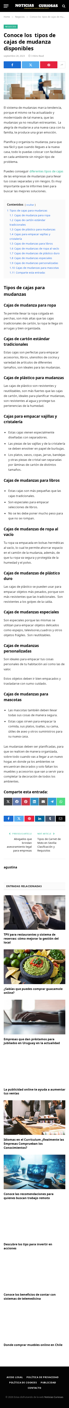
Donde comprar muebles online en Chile (33, 1345)
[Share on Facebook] (12, 64)
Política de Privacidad (42, 1377)
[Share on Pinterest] (48, 64)
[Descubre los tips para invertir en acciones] (34, 1222)
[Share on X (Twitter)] (30, 64)
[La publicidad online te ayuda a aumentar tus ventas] (34, 1067)
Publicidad (48, 1382)
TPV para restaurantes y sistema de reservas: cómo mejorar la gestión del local (31, 938)
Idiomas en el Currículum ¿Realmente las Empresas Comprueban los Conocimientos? (34, 1144)
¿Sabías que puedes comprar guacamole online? (33, 991)
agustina (10, 867)
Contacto (34, 1387)
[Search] (63, 6)
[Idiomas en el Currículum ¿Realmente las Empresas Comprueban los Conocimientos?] (34, 1117)
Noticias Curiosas (53, 1397)
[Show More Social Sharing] (61, 64)
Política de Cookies (23, 1382)
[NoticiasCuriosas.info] (36, 6)
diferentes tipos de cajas (46, 171)
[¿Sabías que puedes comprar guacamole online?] (34, 966)
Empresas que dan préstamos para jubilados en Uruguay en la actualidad (32, 1041)
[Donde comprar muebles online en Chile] (34, 1323)
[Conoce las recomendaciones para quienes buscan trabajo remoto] (34, 1172)
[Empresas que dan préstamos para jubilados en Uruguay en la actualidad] (34, 1017)
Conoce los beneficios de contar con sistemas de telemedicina (30, 1297)
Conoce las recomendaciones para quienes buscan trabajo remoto (29, 1196)
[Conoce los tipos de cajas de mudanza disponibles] (34, 86)
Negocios (10, 26)
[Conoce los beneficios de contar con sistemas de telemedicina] (34, 1272)
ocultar (30, 204)
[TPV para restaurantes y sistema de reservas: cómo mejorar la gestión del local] (34, 912)
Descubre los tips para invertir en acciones (28, 1246)
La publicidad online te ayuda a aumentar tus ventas (34, 1091)
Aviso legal (15, 1377)
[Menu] (6, 6)
